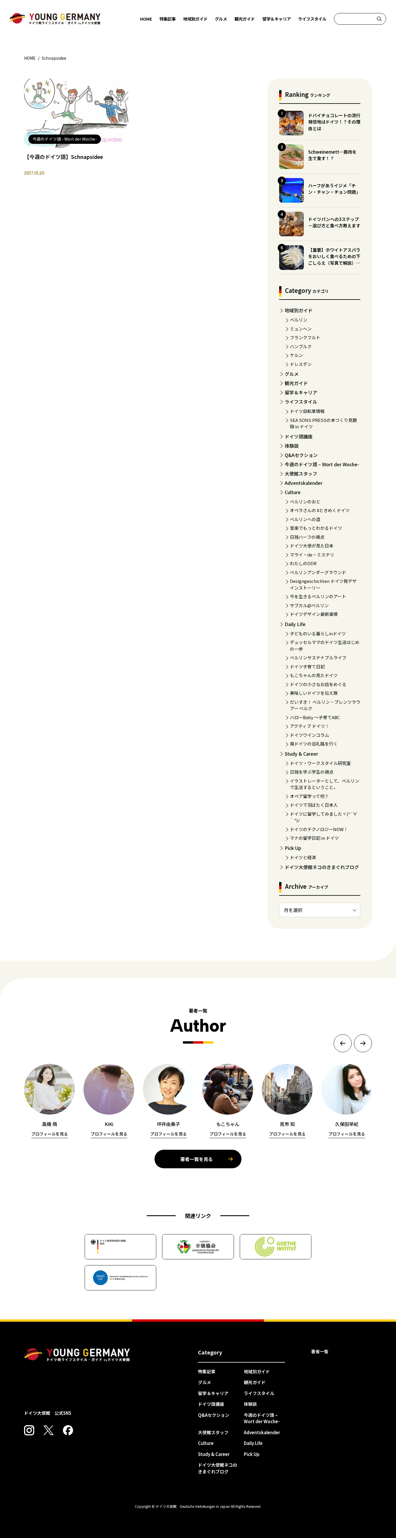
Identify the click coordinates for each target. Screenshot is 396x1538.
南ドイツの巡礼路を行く (314, 744)
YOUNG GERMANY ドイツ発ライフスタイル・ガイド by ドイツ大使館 (77, 1355)
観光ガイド (245, 19)
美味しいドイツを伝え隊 (314, 693)
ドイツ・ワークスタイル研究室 (320, 763)
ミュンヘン (301, 329)
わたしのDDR (303, 563)
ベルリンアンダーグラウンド (318, 572)
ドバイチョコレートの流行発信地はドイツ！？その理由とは (334, 121)
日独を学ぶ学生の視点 (311, 772)
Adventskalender (303, 482)
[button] (343, 1043)
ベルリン (298, 320)
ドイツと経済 (303, 857)
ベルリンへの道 (305, 519)
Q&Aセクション (301, 454)
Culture (293, 492)
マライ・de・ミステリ (312, 555)
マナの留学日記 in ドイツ (314, 838)
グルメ (221, 19)
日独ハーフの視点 (307, 537)
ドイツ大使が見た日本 (311, 546)
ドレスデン (301, 364)
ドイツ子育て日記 (307, 666)
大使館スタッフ (301, 473)
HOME (146, 19)
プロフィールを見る (49, 1134)
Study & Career (301, 753)
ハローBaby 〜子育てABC (315, 717)
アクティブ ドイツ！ (309, 726)
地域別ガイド (195, 19)
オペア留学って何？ (309, 796)
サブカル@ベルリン (309, 605)
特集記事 (167, 19)
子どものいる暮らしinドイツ (318, 633)
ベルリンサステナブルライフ (318, 657)
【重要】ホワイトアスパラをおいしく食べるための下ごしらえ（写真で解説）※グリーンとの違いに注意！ (334, 260)
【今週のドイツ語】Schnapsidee (63, 156)
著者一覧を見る (196, 1159)
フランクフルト (305, 337)
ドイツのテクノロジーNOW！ (319, 829)
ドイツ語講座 (299, 436)
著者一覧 (319, 1351)
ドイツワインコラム (309, 735)
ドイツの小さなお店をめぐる (318, 684)
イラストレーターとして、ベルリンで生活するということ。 (324, 784)
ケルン (296, 355)
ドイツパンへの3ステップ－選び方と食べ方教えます (334, 222)
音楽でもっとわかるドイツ (316, 528)
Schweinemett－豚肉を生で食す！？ (332, 155)
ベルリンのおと (305, 501)
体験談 (292, 445)
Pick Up (293, 847)
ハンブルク (301, 346)
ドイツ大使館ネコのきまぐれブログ (322, 867)
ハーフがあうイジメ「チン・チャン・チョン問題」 (334, 188)
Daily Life (295, 624)
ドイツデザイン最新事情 (314, 614)
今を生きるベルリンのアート (318, 596)
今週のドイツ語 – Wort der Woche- (322, 464)
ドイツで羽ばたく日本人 (314, 805)
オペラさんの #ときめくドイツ (320, 510)
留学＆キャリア (276, 19)
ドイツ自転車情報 (307, 411)
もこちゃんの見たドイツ (314, 675)
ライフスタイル (312, 19)
